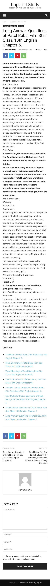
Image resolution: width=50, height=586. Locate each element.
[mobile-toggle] (4, 15)
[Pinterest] (17, 55)
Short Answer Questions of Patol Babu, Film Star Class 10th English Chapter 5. (13, 456)
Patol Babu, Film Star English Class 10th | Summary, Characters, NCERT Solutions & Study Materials (36, 457)
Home (5, 22)
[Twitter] (11, 55)
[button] (46, 15)
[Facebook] (5, 55)
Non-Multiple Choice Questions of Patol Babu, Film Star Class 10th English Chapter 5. (25, 399)
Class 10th (22, 22)
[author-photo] (25, 486)
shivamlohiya (10, 50)
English (21, 26)
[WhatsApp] (23, 55)
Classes (13, 22)
